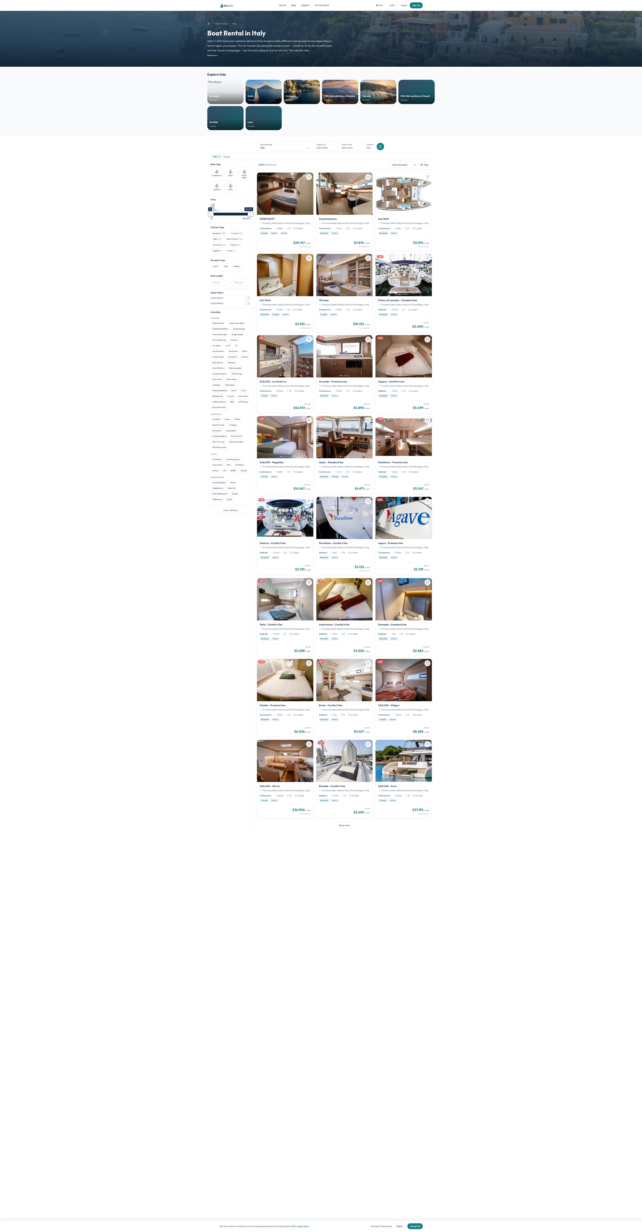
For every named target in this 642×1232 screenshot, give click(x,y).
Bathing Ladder (235, 368)
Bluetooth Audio (219, 407)
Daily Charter (234, 239)
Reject (400, 1226)
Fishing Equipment (219, 493)
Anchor (215, 470)
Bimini (244, 351)
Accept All (415, 1226)
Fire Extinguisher (233, 459)
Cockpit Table (218, 357)
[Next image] (309, 193)
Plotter (237, 419)
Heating (234, 340)
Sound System (218, 351)
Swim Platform (218, 368)
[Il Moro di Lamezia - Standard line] (404, 293)
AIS (224, 470)
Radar (227, 419)
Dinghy (235, 493)
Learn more (303, 1226)
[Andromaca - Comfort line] (344, 617)
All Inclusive (219, 245)
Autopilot (216, 419)
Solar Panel (217, 379)
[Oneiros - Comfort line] (285, 536)
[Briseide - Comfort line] (344, 779)
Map (426, 164)
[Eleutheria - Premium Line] (404, 455)
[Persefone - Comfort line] (344, 536)
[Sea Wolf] (404, 212)
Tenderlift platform (220, 329)
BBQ (232, 402)
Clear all (226, 156)
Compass (233, 425)
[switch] (248, 298)
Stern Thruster (218, 442)
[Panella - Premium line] (285, 698)
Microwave (243, 396)
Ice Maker (216, 385)
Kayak (233, 482)
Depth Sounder (218, 425)
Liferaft (243, 470)
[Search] (380, 146)
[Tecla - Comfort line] (285, 617)
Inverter (245, 357)
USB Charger (237, 374)
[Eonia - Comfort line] (344, 698)
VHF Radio (239, 465)
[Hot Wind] (285, 293)
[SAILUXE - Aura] (404, 779)
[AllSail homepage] (226, 5)
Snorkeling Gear (219, 482)
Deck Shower (217, 362)
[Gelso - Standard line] (344, 455)
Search (282, 5)
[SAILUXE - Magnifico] (285, 455)
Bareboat (219, 233)
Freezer (231, 396)
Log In (404, 5)
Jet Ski (229, 499)
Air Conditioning (219, 340)
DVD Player (243, 402)
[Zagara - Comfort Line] (404, 374)
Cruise (231, 251)
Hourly (216, 266)
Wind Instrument (219, 447)
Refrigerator (217, 396)
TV (236, 345)
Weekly (237, 266)
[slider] (211, 214)
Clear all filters (230, 510)
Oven (243, 390)
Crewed (236, 233)
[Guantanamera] (344, 212)
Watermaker (232, 379)
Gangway (232, 362)
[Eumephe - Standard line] (404, 617)
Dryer (233, 390)
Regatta (217, 251)
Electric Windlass (236, 442)
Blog (293, 5)
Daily (226, 266)
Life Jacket (216, 459)
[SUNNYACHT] (285, 212)
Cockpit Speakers (219, 374)
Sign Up (416, 5)
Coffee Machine (218, 402)
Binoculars (216, 430)
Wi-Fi (228, 345)
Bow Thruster (236, 436)
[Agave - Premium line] (404, 536)
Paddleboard (217, 488)
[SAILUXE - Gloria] (285, 779)
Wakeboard (217, 499)
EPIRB (233, 470)
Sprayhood (233, 351)
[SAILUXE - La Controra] (285, 374)
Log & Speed (231, 430)
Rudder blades (237, 334)
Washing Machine (219, 390)
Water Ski (232, 488)
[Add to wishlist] (309, 177)
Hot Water (216, 345)
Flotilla (235, 245)
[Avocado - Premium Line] (344, 374)
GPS (228, 465)
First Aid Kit (217, 465)
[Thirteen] (344, 293)
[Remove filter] (219, 157)
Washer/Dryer (218, 323)
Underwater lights (236, 323)
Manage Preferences (381, 1226)
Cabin (217, 239)
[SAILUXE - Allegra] (404, 698)
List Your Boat (322, 5)
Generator (232, 357)
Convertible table (219, 334)
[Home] (208, 23)
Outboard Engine (219, 436)
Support (305, 5)
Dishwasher (230, 385)
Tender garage (239, 329)
